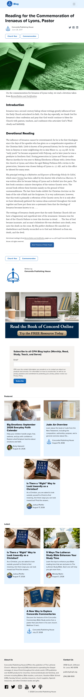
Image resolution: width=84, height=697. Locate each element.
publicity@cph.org (70, 672)
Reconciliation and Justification (24, 96)
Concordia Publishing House (22, 27)
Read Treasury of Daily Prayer (42, 245)
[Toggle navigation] (74, 4)
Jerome (20, 177)
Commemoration (29, 36)
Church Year (12, 36)
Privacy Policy (18, 376)
